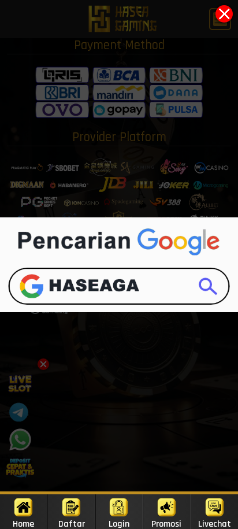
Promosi (166, 523)
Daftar (71, 523)
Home (23, 523)
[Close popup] (224, 14)
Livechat (214, 523)
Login (119, 523)
